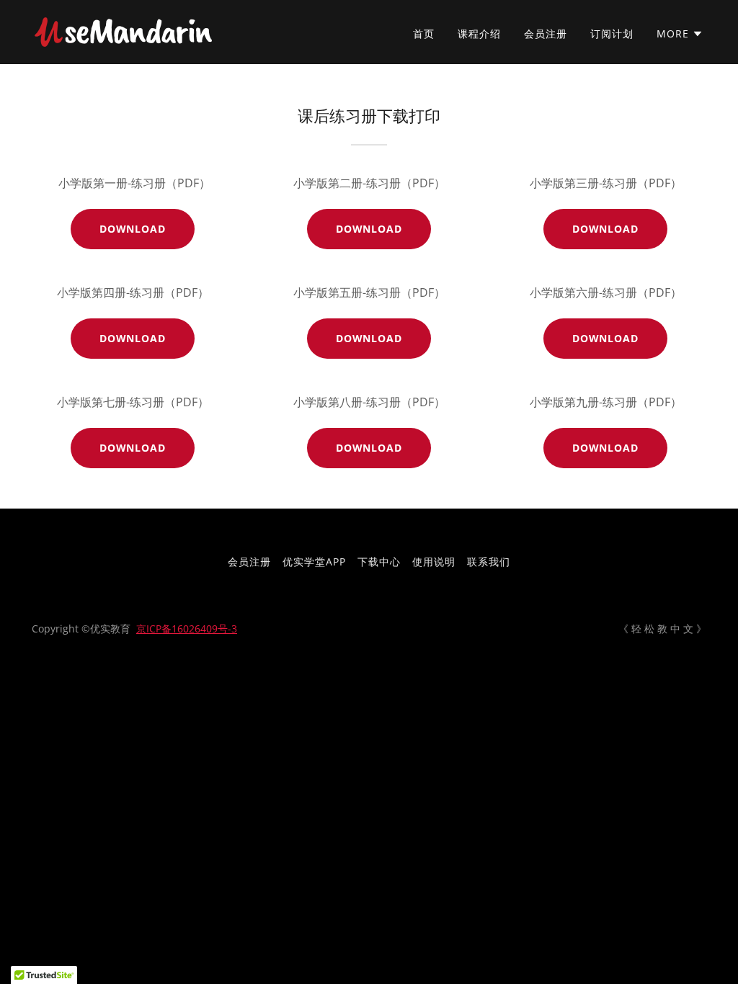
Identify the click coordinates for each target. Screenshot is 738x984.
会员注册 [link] (545, 33)
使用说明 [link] (433, 561)
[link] (123, 31)
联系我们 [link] (488, 561)
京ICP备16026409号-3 (186, 628)
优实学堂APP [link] (314, 561)
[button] (680, 34)
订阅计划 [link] (611, 33)
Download (132, 229)
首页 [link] (424, 33)
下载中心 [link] (379, 561)
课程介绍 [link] (479, 33)
